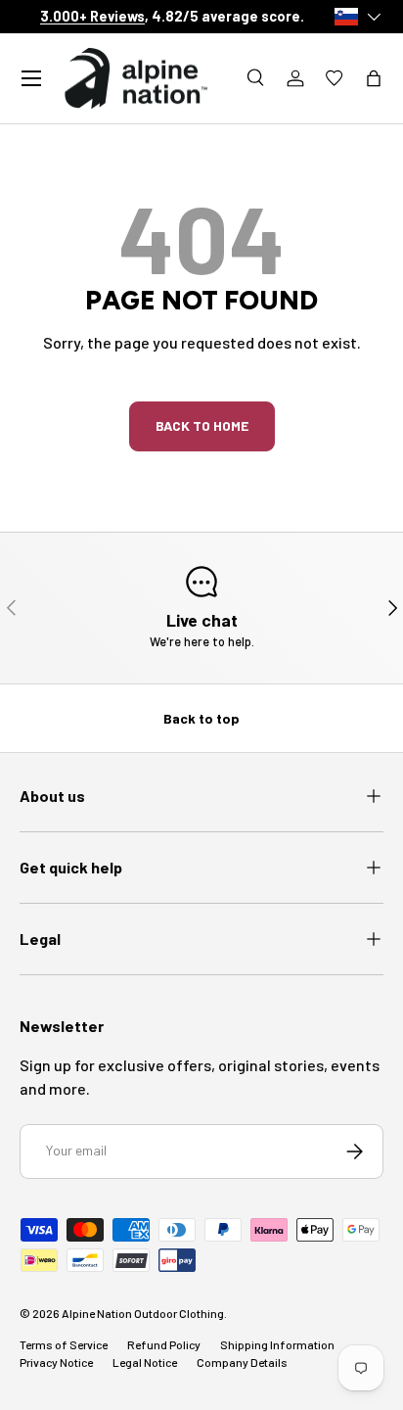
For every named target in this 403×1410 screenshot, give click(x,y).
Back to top (201, 718)
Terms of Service (64, 1344)
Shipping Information (277, 1344)
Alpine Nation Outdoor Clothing (143, 1313)
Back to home (202, 425)
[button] (373, 78)
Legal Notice (144, 1362)
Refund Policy (164, 1344)
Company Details (242, 1362)
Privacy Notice (56, 1362)
